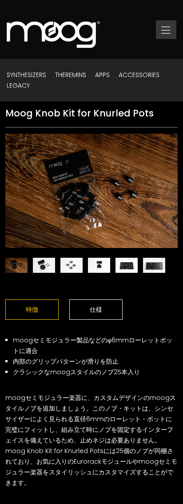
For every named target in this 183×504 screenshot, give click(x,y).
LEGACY (18, 85)
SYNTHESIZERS (26, 74)
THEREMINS (70, 74)
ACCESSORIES (139, 74)
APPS (102, 74)
